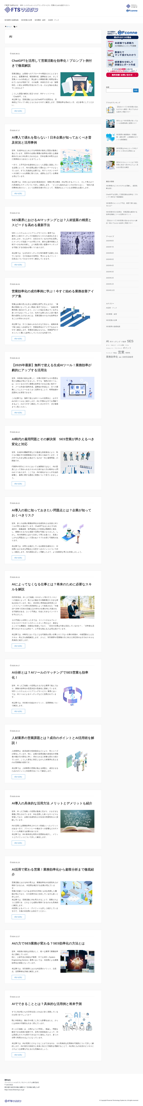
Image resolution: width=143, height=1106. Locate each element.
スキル (127, 345)
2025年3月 (110, 272)
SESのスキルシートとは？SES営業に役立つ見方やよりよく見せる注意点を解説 (127, 164)
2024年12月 (110, 290)
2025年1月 (110, 284)
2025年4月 (110, 265)
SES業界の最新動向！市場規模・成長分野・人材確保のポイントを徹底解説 (127, 137)
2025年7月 (110, 247)
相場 (120, 357)
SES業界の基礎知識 (11, 20)
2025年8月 (110, 241)
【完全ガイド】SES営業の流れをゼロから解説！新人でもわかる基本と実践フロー (127, 109)
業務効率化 (112, 356)
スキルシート (110, 348)
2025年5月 (110, 259)
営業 (121, 352)
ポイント (127, 348)
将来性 (127, 353)
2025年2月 (110, 278)
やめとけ (113, 345)
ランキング (109, 353)
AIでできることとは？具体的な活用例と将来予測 (47, 1004)
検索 (107, 87)
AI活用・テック (53, 20)
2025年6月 (110, 253)
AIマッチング (115, 342)
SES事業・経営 (40, 20)
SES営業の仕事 (26, 20)
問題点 (115, 353)
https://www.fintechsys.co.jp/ (14, 1090)
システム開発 (120, 345)
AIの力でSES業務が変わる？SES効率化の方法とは (48, 943)
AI (107, 341)
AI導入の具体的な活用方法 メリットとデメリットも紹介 (52, 803)
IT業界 (123, 342)
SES (130, 341)
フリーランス (118, 348)
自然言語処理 (127, 357)
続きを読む (18, 111)
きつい (108, 345)
